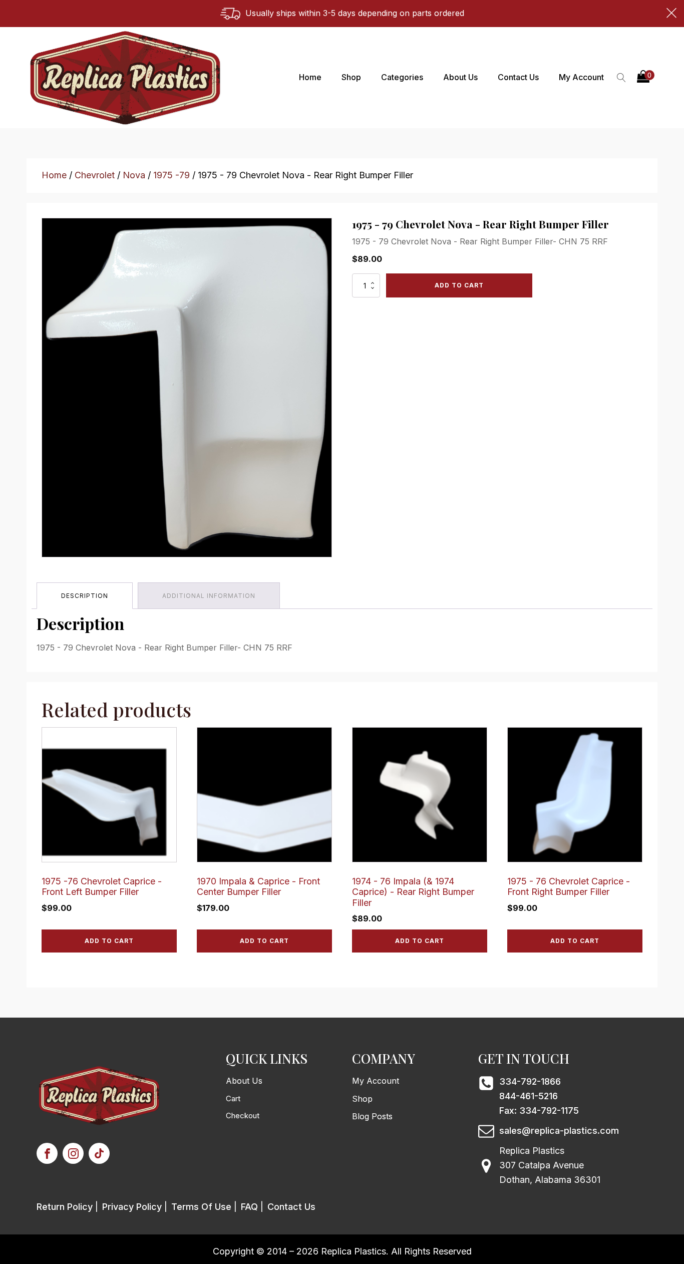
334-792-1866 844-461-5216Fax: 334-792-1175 (539, 1096)
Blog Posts (372, 1116)
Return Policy (65, 1206)
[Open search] (621, 78)
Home (310, 77)
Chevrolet (95, 175)
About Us (460, 77)
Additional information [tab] (208, 595)
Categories (402, 77)
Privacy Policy (132, 1206)
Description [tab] (84, 595)
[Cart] (645, 78)
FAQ (249, 1206)
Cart (233, 1098)
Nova (134, 175)
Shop (351, 77)
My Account (581, 77)
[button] (645, 78)
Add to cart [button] (109, 940)
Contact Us (518, 77)
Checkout (242, 1115)
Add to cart (459, 285)
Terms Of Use (201, 1206)
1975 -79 (171, 175)
